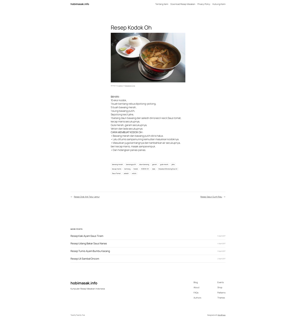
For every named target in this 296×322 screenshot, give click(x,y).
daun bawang (144, 164)
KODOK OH (145, 169)
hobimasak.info (80, 4)
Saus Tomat (116, 173)
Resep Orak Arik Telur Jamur (87, 196)
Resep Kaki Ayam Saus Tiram (87, 236)
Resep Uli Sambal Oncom (85, 258)
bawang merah (117, 164)
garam (154, 164)
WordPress (221, 315)
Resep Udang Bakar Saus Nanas (89, 243)
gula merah (164, 164)
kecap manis (116, 169)
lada (153, 169)
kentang (127, 169)
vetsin (134, 173)
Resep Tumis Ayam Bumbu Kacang (90, 251)
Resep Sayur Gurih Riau (211, 196)
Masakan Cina (130, 86)
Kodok (136, 169)
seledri (126, 173)
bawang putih (131, 164)
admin (120, 86)
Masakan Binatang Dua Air (167, 169)
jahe (173, 164)
